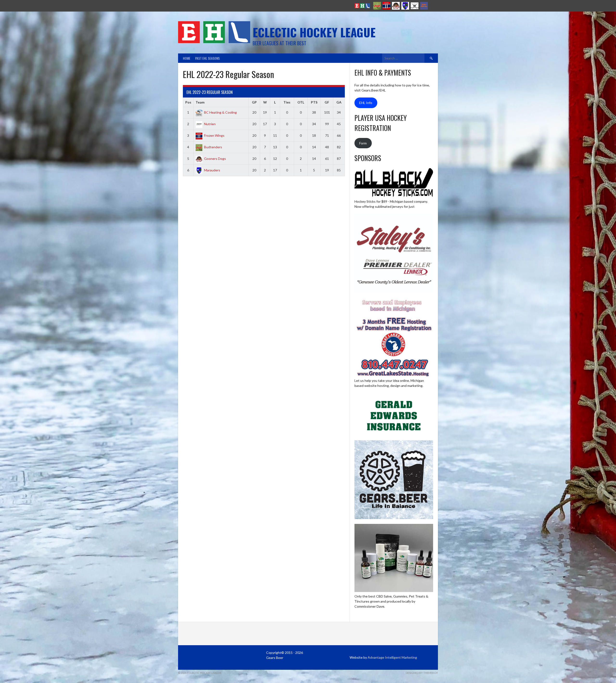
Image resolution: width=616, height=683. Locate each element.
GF (327, 102)
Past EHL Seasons (207, 58)
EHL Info (365, 103)
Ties (286, 102)
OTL (300, 102)
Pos (188, 102)
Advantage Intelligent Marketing (392, 657)
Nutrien (210, 124)
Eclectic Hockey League (314, 32)
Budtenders (213, 147)
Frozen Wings (214, 135)
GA (338, 102)
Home (186, 58)
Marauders (212, 170)
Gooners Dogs (215, 158)
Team (200, 102)
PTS (314, 102)
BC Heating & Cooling (220, 112)
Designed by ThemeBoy (422, 672)
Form (363, 143)
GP (254, 102)
